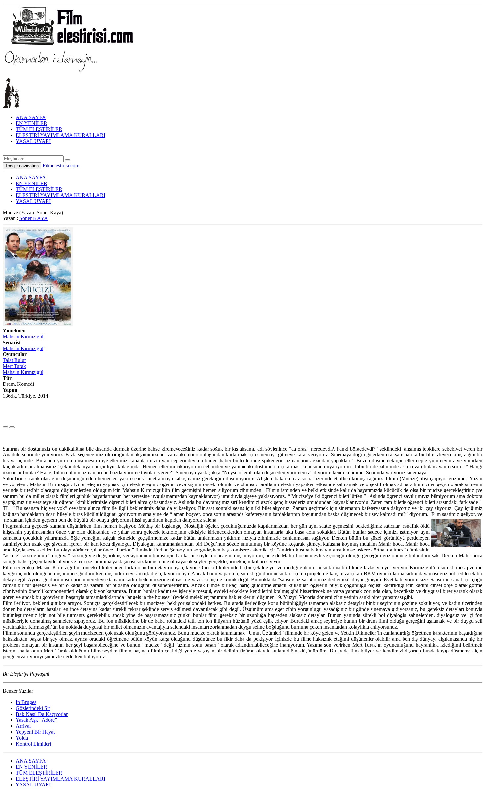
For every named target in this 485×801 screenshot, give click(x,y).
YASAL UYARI (33, 141)
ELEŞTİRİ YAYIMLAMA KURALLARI (60, 135)
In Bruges (26, 702)
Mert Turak (14, 366)
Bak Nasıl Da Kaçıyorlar (42, 714)
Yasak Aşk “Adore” (36, 720)
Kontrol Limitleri (33, 744)
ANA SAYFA (31, 117)
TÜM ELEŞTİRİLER (39, 129)
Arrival (23, 726)
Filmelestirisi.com (61, 165)
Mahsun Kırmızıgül (23, 336)
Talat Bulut (14, 360)
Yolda (22, 738)
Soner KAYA (33, 218)
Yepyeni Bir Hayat (35, 732)
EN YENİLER (31, 123)
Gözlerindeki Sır (33, 708)
